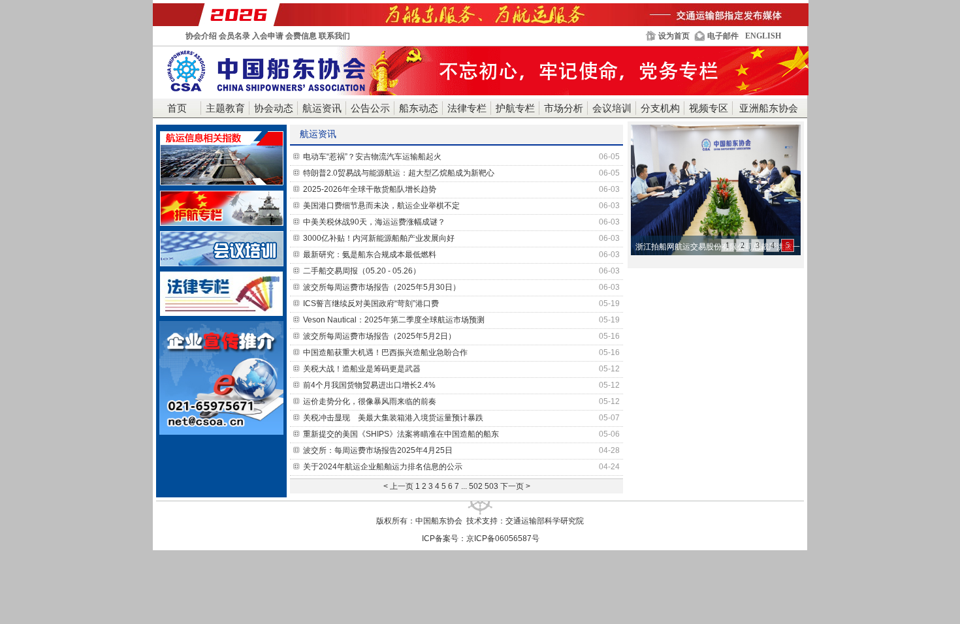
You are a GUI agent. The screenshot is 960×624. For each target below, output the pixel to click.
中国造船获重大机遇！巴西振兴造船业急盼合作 (461, 352)
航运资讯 (322, 108)
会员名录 (234, 35)
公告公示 (370, 108)
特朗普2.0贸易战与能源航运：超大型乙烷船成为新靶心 (461, 173)
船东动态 (418, 108)
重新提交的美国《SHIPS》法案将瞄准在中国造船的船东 (461, 434)
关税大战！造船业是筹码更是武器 (461, 368)
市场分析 (563, 108)
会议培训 (612, 108)
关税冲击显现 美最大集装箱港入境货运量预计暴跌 (461, 417)
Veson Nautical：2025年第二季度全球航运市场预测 (461, 319)
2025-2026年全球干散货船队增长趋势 (461, 189)
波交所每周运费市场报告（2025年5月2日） (461, 336)
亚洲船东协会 (768, 108)
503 (491, 486)
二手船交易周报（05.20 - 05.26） (461, 270)
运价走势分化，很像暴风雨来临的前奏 (461, 401)
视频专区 (708, 108)
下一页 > (515, 486)
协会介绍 (201, 35)
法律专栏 (467, 108)
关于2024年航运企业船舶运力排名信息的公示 (461, 466)
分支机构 (660, 108)
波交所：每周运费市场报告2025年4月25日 (461, 450)
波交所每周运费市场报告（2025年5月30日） (461, 287)
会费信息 (301, 35)
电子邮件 (723, 35)
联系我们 (334, 35)
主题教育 (225, 108)
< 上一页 (398, 486)
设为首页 (674, 35)
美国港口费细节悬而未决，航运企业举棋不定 (461, 205)
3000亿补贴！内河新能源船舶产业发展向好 (461, 238)
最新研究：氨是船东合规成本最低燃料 (461, 254)
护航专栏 (515, 108)
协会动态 (273, 108)
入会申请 (267, 35)
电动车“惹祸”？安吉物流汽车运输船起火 (461, 156)
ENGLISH (763, 35)
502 (476, 486)
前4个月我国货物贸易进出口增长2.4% (461, 385)
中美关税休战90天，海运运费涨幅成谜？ (461, 221)
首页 (177, 108)
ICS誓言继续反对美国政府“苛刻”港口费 (461, 303)
